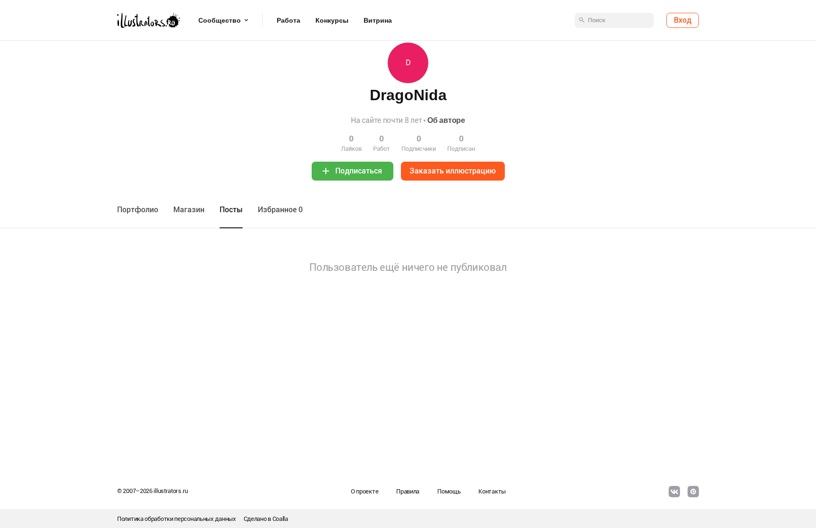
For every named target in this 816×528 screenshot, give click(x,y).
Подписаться (358, 170)
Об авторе (446, 120)
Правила (407, 491)
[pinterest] (693, 491)
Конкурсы (331, 20)
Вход (682, 20)
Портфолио (137, 209)
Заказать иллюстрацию (452, 170)
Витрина (378, 20)
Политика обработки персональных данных (176, 518)
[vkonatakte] (674, 491)
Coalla (280, 518)
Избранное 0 (280, 209)
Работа (288, 20)
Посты (231, 209)
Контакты (492, 491)
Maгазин (188, 209)
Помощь (448, 491)
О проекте (364, 491)
